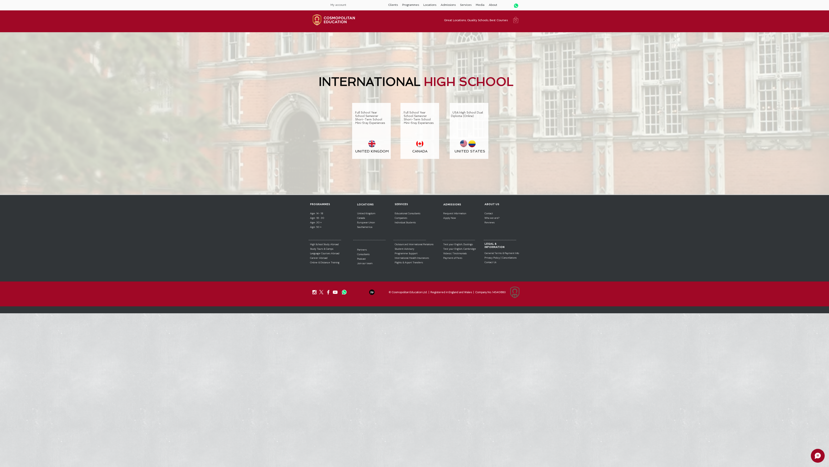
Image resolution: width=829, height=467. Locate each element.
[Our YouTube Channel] (335, 292)
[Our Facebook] (328, 292)
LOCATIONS (365, 204)
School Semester (366, 116)
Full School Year (366, 112)
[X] (321, 292)
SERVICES (401, 204)
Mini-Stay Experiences (370, 123)
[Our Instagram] (314, 292)
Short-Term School (368, 119)
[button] (393, 5)
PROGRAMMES (320, 204)
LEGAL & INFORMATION (494, 245)
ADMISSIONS (452, 204)
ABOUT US (491, 204)
